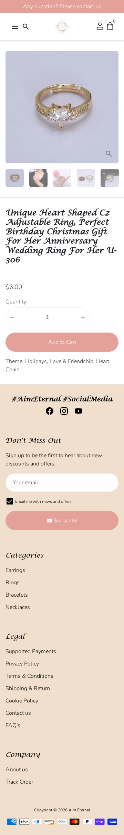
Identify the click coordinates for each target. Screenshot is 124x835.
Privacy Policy (22, 664)
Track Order (19, 782)
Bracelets (17, 595)
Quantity (16, 302)
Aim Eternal (79, 810)
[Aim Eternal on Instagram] (62, 411)
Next (111, 107)
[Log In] (99, 27)
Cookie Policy (22, 701)
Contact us (18, 713)
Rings (13, 582)
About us (17, 769)
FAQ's (13, 725)
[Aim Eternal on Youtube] (76, 411)
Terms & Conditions (29, 676)
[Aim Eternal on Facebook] (47, 411)
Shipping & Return (28, 688)
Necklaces (18, 607)
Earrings (15, 570)
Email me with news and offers (43, 501)
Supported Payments (31, 651)
